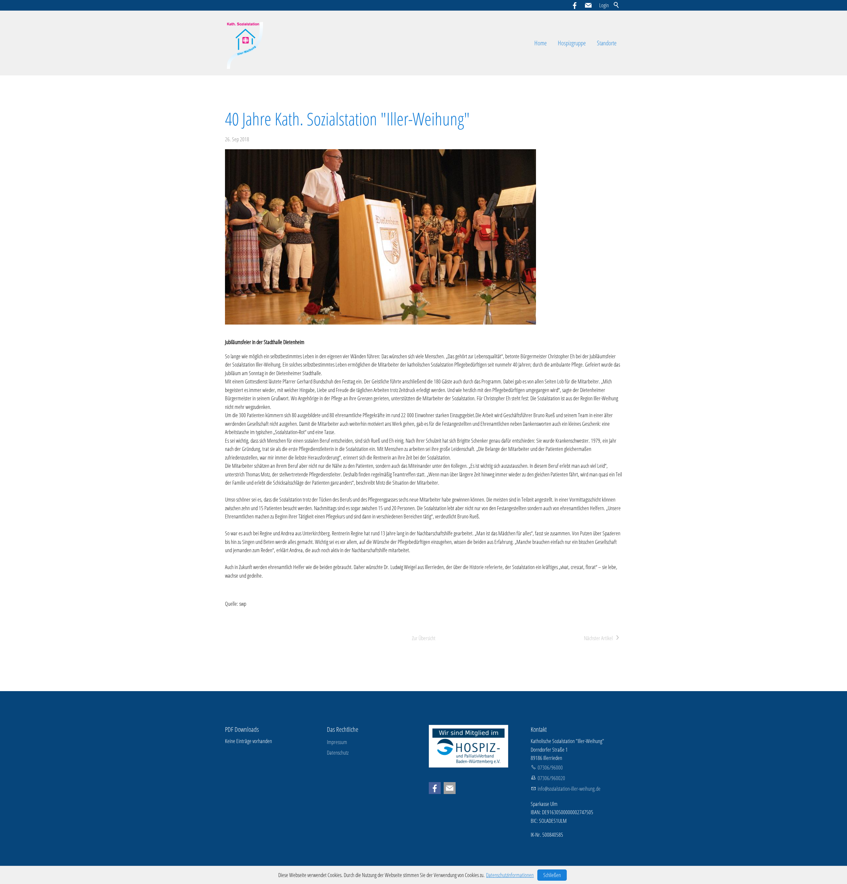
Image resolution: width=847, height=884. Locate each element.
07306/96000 (550, 767)
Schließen (552, 875)
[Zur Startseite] (246, 43)
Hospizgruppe (572, 43)
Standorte (606, 43)
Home (540, 43)
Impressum (337, 742)
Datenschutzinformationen (510, 875)
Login (604, 5)
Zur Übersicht (423, 638)
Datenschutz (337, 752)
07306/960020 (551, 778)
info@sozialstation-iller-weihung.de (569, 788)
